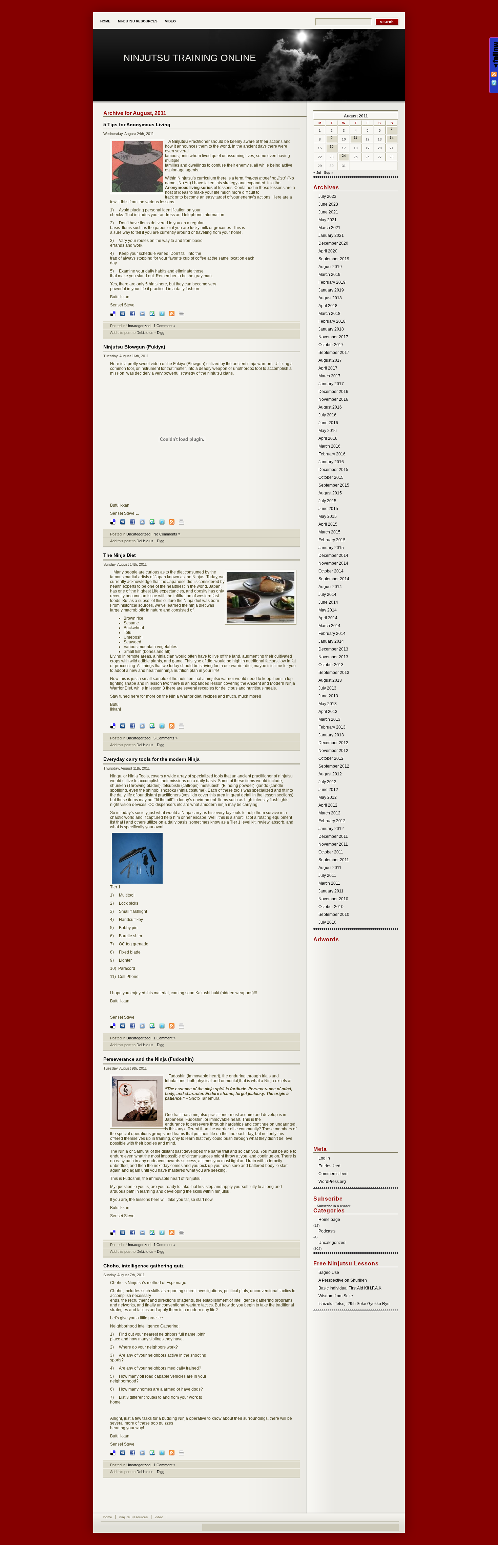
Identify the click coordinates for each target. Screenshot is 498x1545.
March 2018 (329, 313)
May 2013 (327, 703)
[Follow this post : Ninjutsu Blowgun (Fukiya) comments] (173, 522)
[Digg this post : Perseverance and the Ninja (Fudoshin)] (124, 1232)
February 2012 (332, 820)
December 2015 (333, 469)
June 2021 (328, 212)
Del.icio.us (145, 333)
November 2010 (333, 899)
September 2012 (333, 766)
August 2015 (330, 493)
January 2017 (331, 383)
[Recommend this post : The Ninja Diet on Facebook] (134, 726)
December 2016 (333, 391)
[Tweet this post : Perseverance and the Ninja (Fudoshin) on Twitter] (163, 1232)
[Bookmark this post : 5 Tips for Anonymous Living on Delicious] (114, 313)
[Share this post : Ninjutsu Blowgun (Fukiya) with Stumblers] (153, 522)
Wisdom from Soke (335, 1296)
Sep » (328, 172)
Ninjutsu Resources (138, 21)
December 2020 (333, 243)
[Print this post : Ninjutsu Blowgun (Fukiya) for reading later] (183, 522)
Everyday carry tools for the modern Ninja (151, 759)
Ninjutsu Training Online (189, 58)
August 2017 (330, 360)
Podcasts (326, 1231)
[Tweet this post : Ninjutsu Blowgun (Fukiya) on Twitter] (163, 522)
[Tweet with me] (494, 83)
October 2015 (331, 477)
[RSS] (494, 74)
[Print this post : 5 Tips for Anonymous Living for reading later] (183, 313)
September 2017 (333, 352)
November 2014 (333, 563)
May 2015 (327, 516)
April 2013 (327, 711)
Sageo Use (328, 1272)
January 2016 (331, 461)
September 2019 (333, 259)
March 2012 (329, 813)
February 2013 (332, 727)
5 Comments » (165, 738)
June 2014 (328, 602)
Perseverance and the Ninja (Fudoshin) (148, 1059)
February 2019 (332, 282)
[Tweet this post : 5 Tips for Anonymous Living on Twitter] (163, 313)
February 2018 (332, 321)
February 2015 (332, 540)
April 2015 (327, 524)
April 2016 (327, 438)
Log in (324, 1158)
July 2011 (327, 875)
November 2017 (333, 337)
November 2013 (333, 657)
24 (344, 155)
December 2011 (333, 836)
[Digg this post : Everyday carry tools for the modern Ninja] (124, 1026)
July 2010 (327, 922)
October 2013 (331, 664)
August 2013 (330, 680)
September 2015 (333, 485)
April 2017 (327, 368)
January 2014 (331, 641)
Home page (329, 1219)
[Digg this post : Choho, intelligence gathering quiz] (124, 1452)
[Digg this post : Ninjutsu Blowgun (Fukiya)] (124, 522)
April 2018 (327, 305)
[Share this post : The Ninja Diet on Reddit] (144, 726)
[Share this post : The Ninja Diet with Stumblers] (153, 726)
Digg (160, 333)
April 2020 (327, 251)
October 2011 (330, 852)
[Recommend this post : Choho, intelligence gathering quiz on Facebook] (134, 1452)
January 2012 (331, 828)
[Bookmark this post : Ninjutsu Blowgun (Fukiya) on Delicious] (114, 522)
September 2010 (333, 914)
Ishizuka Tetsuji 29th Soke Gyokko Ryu (354, 1303)
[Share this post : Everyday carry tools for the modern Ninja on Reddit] (144, 1026)
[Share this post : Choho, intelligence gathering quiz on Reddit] (144, 1452)
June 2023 (328, 204)
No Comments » (166, 534)
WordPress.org (332, 1181)
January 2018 (331, 329)
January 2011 (331, 891)
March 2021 (329, 227)
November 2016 (333, 399)
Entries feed (329, 1166)
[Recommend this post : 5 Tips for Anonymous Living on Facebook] (134, 313)
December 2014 (333, 555)
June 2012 (328, 789)
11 (355, 137)
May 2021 (327, 220)
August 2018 (330, 298)
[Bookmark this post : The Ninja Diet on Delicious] (114, 726)
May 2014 (327, 610)
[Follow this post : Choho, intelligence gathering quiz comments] (173, 1452)
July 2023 (327, 196)
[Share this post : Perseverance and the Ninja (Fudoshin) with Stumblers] (153, 1232)
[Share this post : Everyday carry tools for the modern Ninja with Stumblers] (153, 1026)
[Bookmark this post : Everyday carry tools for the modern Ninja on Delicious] (114, 1026)
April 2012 (327, 805)
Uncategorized (138, 326)
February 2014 (332, 633)
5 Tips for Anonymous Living (136, 124)
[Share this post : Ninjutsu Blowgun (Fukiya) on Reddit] (144, 522)
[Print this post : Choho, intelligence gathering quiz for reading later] (183, 1452)
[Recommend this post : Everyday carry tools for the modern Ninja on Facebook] (134, 1026)
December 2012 (333, 742)
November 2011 (333, 844)
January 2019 (331, 290)
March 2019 (329, 274)
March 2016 (329, 446)
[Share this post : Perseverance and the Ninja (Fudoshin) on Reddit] (144, 1232)
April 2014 (327, 618)
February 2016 (332, 454)
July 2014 (327, 594)
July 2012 (327, 781)
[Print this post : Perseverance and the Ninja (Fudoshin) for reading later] (183, 1232)
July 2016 (327, 415)
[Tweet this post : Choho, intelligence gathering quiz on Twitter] (163, 1452)
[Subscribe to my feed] (315, 1206)
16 (332, 146)
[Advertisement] (340, 1044)
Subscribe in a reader (333, 1206)
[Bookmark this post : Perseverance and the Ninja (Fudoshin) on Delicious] (114, 1232)
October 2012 (331, 758)
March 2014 (329, 625)
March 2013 (329, 719)
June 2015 (328, 508)
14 (392, 137)
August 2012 (330, 774)
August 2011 (329, 867)
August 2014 (330, 586)
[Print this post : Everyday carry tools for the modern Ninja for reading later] (183, 1026)
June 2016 (328, 422)
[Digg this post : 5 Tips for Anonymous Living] (124, 313)
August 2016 (330, 407)
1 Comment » (164, 326)
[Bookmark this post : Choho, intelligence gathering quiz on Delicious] (114, 1452)
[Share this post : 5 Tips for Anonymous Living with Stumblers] (153, 313)
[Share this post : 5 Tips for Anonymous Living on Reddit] (144, 313)
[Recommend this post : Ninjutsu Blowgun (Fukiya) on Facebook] (134, 522)
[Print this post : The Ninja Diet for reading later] (183, 726)
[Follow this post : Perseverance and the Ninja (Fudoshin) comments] (173, 1232)
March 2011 (329, 883)
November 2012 (333, 750)
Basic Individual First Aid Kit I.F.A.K (349, 1288)
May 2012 (327, 797)
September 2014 (333, 579)
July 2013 (327, 688)
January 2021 (331, 235)
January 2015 (331, 547)
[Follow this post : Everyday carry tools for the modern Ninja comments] (173, 1026)
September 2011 (333, 860)
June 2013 (328, 696)
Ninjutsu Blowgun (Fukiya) (134, 347)
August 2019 (330, 266)
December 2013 (333, 649)
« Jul (317, 172)
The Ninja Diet (119, 555)
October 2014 (331, 571)
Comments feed (333, 1173)
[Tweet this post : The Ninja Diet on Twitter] (163, 726)
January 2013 (331, 735)
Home (105, 21)
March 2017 (329, 376)
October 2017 (331, 344)
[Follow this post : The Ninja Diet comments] (173, 726)
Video (170, 21)
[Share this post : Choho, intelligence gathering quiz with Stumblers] (153, 1452)
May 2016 (327, 430)
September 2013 (333, 672)
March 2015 (329, 532)
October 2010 (331, 906)
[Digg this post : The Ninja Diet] (124, 726)
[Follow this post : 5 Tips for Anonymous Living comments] (173, 313)
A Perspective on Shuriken (342, 1280)
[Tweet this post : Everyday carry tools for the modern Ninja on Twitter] (163, 1026)
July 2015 (327, 500)
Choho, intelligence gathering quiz (143, 1265)
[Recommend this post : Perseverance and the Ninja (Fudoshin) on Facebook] (134, 1232)
